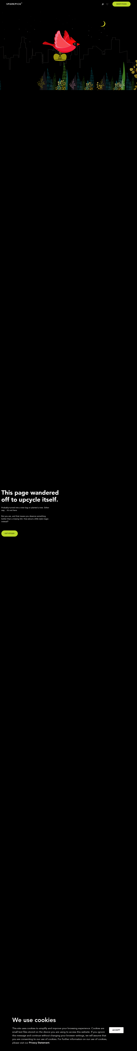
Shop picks (121, 4)
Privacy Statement (39, 1042)
